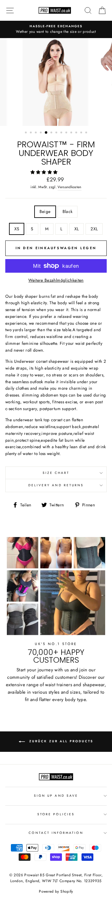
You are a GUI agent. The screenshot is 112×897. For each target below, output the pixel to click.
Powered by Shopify (56, 891)
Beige (45, 211)
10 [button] (71, 133)
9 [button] (66, 133)
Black (68, 211)
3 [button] (36, 133)
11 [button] (76, 133)
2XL (94, 229)
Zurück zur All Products (60, 741)
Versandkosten (69, 186)
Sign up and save (56, 795)
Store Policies (56, 814)
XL (76, 229)
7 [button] (56, 133)
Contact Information (56, 832)
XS (16, 229)
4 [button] (41, 133)
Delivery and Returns (56, 485)
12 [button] (81, 133)
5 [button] (46, 132)
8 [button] (61, 133)
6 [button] (52, 133)
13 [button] (86, 133)
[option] (56, 29)
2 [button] (31, 133)
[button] (44, 172)
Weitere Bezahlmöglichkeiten (55, 280)
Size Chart (56, 472)
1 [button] (26, 133)
